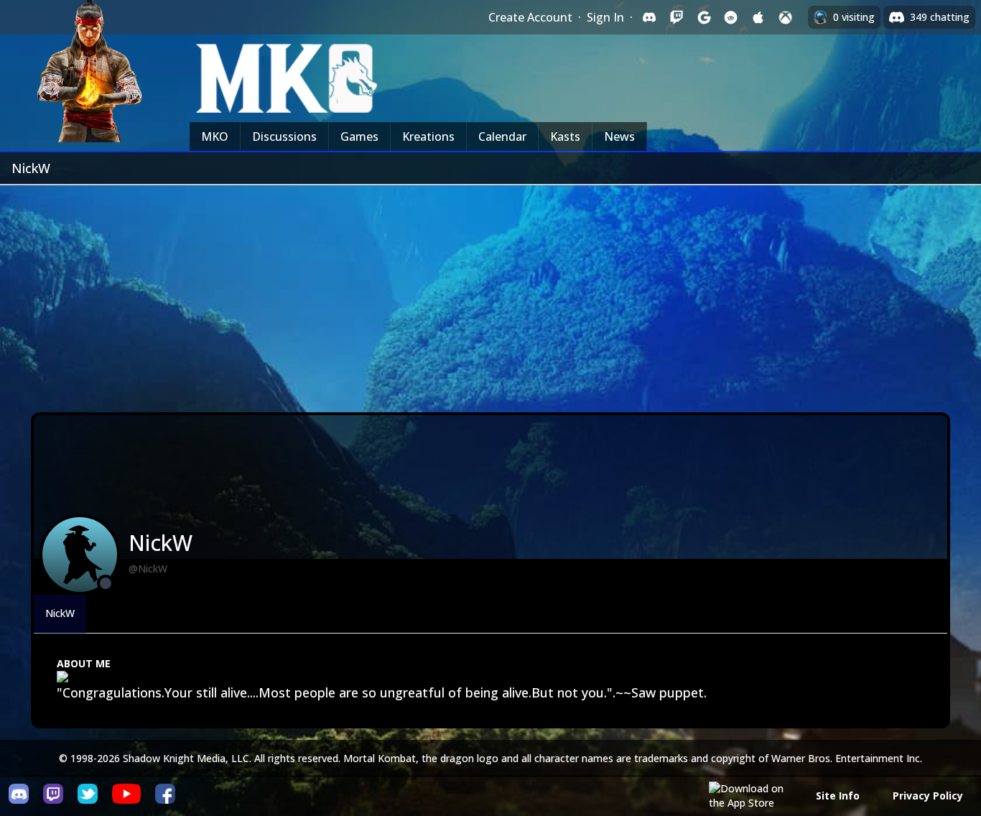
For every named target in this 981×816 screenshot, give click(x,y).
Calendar (502, 136)
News (619, 136)
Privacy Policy (928, 795)
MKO (214, 136)
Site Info (838, 795)
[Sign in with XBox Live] (785, 17)
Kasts (565, 136)
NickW (60, 613)
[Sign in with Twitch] (676, 17)
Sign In (605, 17)
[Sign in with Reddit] (731, 17)
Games (359, 136)
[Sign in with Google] (704, 17)
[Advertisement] (490, 293)
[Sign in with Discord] (649, 17)
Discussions (284, 136)
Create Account (530, 17)
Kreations (428, 136)
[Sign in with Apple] (758, 17)
